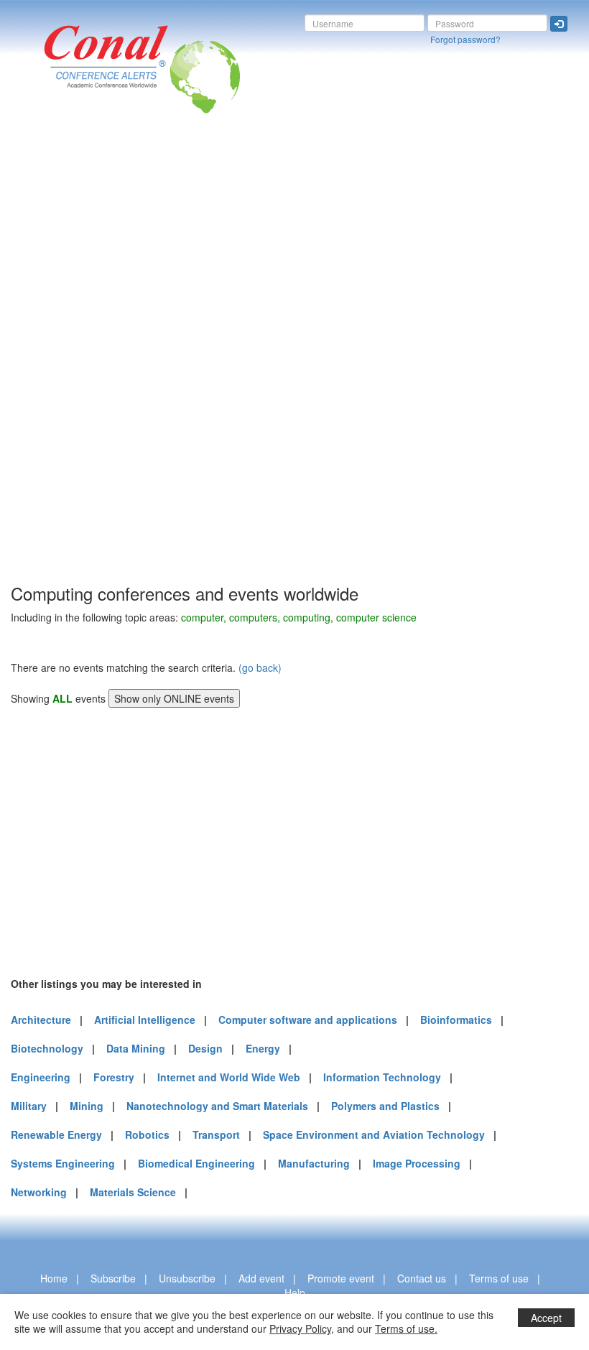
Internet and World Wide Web (228, 1077)
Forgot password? (465, 39)
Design (205, 1048)
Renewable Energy (56, 1134)
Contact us (421, 1278)
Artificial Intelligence (144, 1019)
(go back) (260, 667)
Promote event (340, 1278)
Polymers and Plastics (385, 1106)
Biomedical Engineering (196, 1163)
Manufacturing (314, 1163)
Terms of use (499, 1278)
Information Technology (382, 1077)
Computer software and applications (307, 1019)
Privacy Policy (300, 1328)
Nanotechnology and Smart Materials (217, 1106)
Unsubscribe (187, 1278)
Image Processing (416, 1163)
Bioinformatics (456, 1019)
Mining (86, 1106)
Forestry (113, 1077)
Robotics (147, 1134)
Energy (263, 1048)
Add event (261, 1278)
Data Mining (135, 1048)
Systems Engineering (63, 1163)
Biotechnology (47, 1048)
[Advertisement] (68, 365)
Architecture (41, 1019)
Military (29, 1106)
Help (294, 1292)
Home (54, 1278)
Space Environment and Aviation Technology (374, 1134)
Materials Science (133, 1192)
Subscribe (113, 1278)
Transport (216, 1134)
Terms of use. (406, 1328)
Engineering (40, 1077)
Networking (39, 1192)
